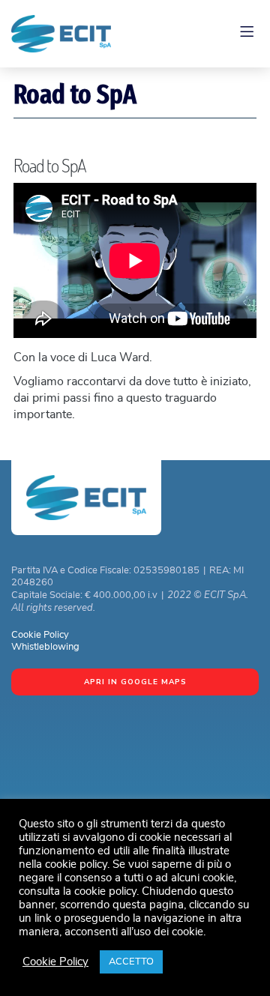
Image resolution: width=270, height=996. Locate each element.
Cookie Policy (40, 635)
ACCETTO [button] (131, 962)
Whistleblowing (45, 647)
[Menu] (249, 33)
